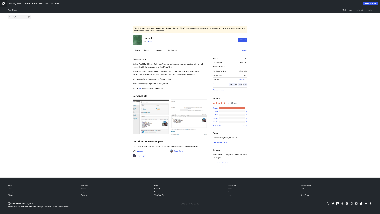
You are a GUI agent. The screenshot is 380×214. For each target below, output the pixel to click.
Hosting (10, 192)
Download (242, 40)
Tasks (240, 84)
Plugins (83, 192)
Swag (230, 195)
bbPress (303, 192)
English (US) (243, 79)
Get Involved (232, 185)
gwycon (149, 41)
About (10, 185)
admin (231, 84)
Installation (159, 50)
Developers (158, 192)
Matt (302, 189)
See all (245, 126)
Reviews (147, 50)
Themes (83, 189)
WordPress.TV (159, 195)
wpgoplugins (141, 156)
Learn (156, 185)
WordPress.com (306, 185)
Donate (230, 192)
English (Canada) (32, 204)
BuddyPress (305, 195)
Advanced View (218, 90)
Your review (217, 126)
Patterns (84, 195)
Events (230, 189)
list (236, 84)
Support (244, 50)
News (10, 189)
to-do (245, 84)
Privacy (10, 195)
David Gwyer (179, 151)
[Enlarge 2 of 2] (205, 102)
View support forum (220, 142)
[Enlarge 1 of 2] (166, 102)
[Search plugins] (29, 17)
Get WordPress (370, 3)
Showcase (84, 185)
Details (137, 50)
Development (172, 50)
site (140, 88)
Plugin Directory (13, 10)
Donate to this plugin (220, 162)
